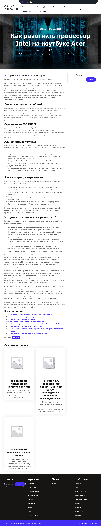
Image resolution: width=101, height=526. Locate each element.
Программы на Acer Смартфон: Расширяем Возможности (29, 314)
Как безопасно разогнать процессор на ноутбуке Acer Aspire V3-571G (34, 324)
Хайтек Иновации (11, 7)
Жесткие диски (42, 7)
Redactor (24, 76)
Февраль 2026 (33, 484)
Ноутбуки (56, 7)
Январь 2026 (33, 488)
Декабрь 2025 (33, 491)
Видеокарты (27, 7)
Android (78, 484)
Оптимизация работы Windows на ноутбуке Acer (26, 322)
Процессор (26, 11)
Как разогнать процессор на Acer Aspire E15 (24, 326)
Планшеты (68, 7)
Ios (76, 488)
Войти (54, 484)
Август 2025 (32, 503)
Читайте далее (18, 362)
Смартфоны (39, 11)
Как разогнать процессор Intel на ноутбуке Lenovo (27, 333)
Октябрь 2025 (33, 499)
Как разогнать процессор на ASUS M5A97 (19, 452)
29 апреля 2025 (12, 76)
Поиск (79, 75)
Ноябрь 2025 (33, 495)
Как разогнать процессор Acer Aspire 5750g (24, 317)
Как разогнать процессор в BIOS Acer (21, 319)
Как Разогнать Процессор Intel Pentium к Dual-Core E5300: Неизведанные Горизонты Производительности (50, 389)
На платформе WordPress (87, 523)
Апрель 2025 (33, 515)
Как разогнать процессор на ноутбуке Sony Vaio (19, 383)
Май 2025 (31, 511)
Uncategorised (80, 491)
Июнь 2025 (32, 507)
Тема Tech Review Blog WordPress (16, 523)
